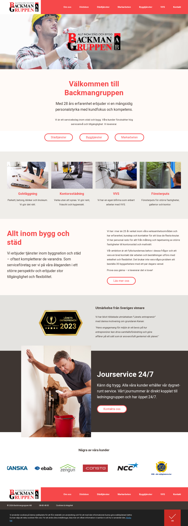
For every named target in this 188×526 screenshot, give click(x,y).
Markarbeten (124, 7)
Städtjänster (103, 7)
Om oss (67, 7)
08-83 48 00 (44, 505)
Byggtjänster (145, 7)
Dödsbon (84, 7)
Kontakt (177, 7)
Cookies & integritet (64, 505)
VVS (163, 7)
